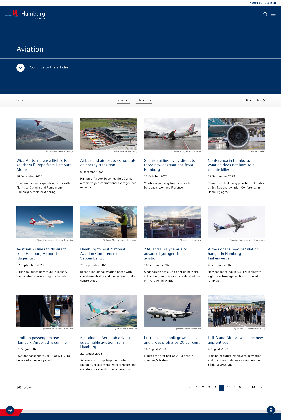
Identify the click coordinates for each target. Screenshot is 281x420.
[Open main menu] (273, 14)
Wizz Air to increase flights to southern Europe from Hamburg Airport (44, 165)
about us (256, 3)
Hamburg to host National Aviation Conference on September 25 (102, 254)
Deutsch (270, 3)
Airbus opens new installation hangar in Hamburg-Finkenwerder (233, 254)
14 (253, 387)
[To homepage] (25, 14)
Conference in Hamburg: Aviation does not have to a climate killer (231, 165)
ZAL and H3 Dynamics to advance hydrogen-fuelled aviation (166, 254)
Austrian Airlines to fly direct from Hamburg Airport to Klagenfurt (41, 254)
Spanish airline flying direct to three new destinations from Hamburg (169, 165)
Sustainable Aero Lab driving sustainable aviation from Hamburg (105, 342)
